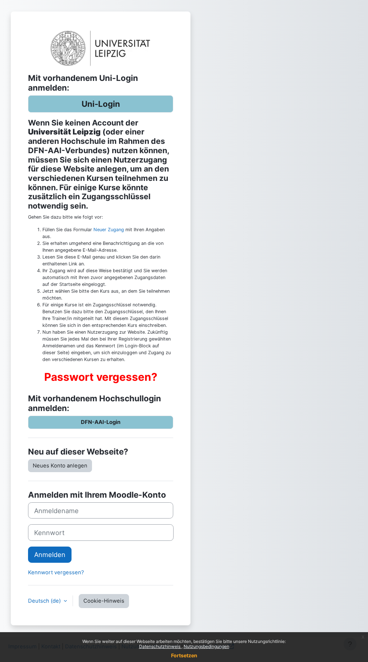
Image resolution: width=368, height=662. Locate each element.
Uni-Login (101, 104)
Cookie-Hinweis (103, 601)
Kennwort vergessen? (56, 572)
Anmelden (49, 554)
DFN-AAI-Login (100, 422)
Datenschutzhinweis (160, 646)
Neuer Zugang (108, 229)
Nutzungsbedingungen (206, 646)
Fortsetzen (184, 655)
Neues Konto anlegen (60, 465)
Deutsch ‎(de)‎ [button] (45, 601)
